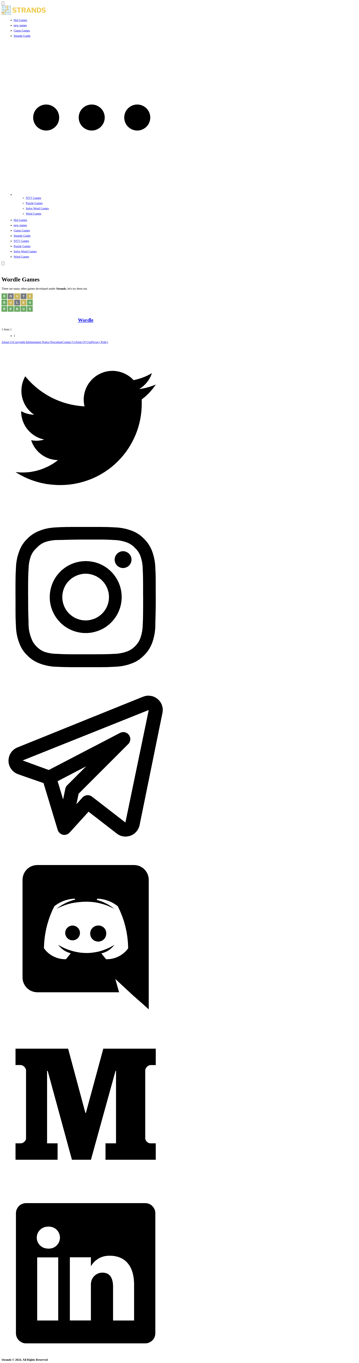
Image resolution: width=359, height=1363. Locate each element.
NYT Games (33, 198)
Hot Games (20, 20)
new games (20, 25)
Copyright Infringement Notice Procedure (37, 342)
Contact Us (69, 342)
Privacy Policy (99, 342)
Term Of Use (83, 342)
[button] (92, 194)
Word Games (33, 213)
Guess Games (22, 30)
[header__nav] (2, 3)
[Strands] (23, 13)
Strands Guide (22, 35)
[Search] (2, 263)
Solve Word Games (37, 208)
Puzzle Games (34, 203)
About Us (7, 342)
